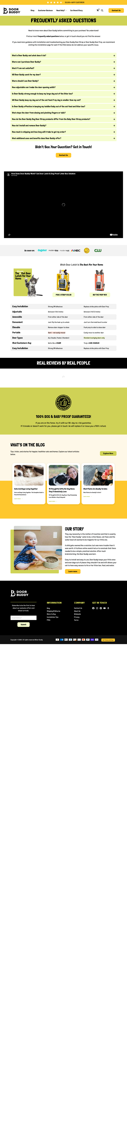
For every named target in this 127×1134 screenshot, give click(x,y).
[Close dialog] (97, 546)
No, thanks (75, 585)
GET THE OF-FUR (75, 575)
